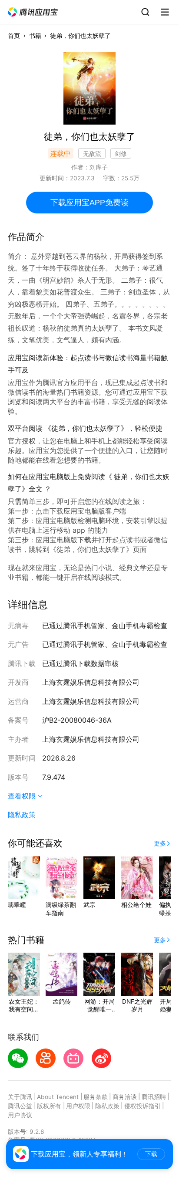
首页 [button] (14, 35)
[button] (33, 12)
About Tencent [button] (58, 1096)
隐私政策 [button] (22, 814)
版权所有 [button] (49, 1106)
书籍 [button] (35, 35)
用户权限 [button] (78, 1106)
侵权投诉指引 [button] (142, 1106)
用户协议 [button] (20, 1115)
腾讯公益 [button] (20, 1106)
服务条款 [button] (95, 1096)
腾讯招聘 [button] (154, 1096)
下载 (151, 1154)
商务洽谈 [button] (125, 1096)
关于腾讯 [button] (20, 1096)
